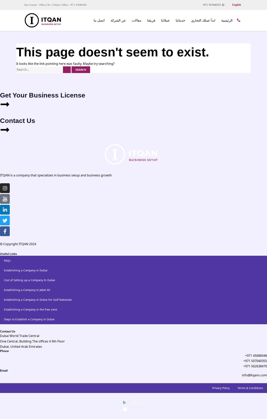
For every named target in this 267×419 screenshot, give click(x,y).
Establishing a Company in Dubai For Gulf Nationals (38, 300)
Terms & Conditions (250, 388)
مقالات (136, 20)
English (236, 4)
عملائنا (165, 20)
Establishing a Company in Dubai (25, 270)
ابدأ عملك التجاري (203, 20)
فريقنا (151, 20)
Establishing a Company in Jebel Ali (27, 290)
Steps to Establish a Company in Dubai (29, 319)
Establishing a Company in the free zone (30, 309)
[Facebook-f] (5, 231)
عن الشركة (118, 20)
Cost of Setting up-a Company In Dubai (29, 280)
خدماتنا (180, 20)
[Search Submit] (67, 69)
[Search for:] (44, 69)
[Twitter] (5, 220)
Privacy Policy (221, 388)
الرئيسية (227, 20)
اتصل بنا (99, 20)
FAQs (7, 260)
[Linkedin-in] (5, 210)
